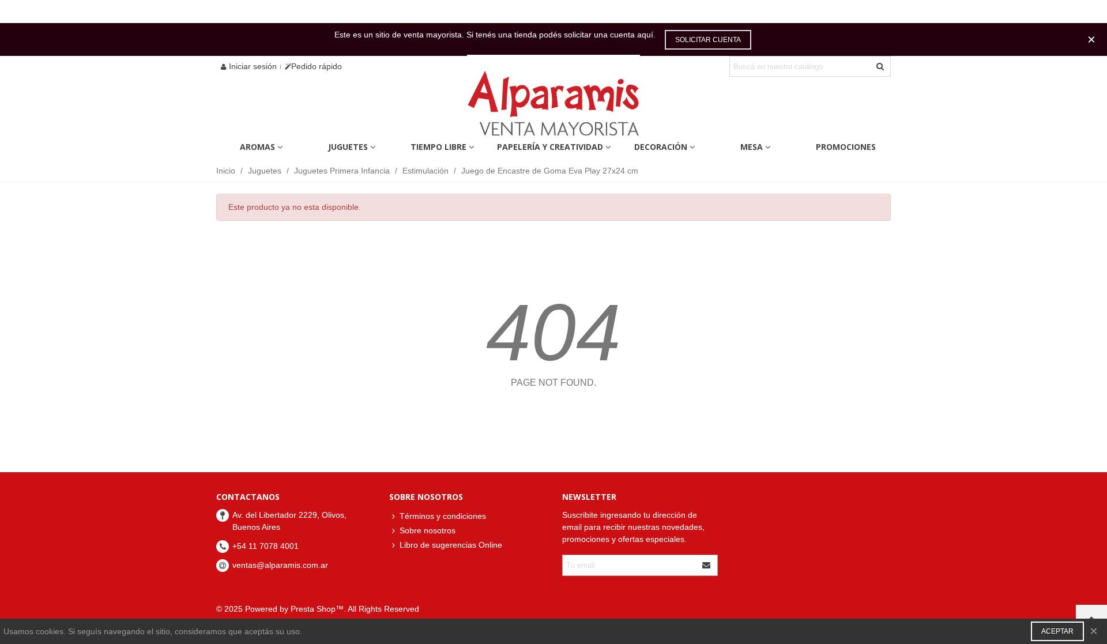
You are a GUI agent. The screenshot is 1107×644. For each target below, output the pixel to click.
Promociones (846, 146)
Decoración (660, 146)
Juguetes (348, 146)
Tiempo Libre (438, 146)
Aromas (257, 146)
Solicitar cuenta (708, 40)
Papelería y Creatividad (550, 146)
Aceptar (1057, 631)
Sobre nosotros (427, 530)
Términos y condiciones (443, 516)
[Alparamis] (553, 106)
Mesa (751, 146)
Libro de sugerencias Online (451, 544)
